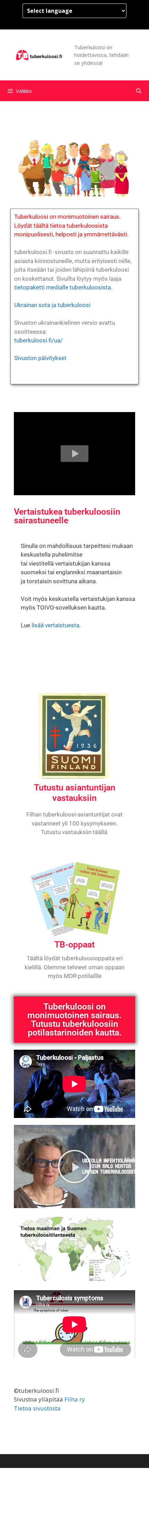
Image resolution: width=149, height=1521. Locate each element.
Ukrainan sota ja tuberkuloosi (52, 304)
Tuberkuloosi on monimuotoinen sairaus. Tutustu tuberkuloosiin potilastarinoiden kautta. (74, 1020)
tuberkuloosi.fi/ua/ (38, 340)
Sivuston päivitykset (40, 358)
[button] (74, 453)
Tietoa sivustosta (37, 1408)
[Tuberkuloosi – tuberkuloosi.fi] (39, 54)
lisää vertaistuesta (55, 625)
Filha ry (74, 1399)
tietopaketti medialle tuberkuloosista (62, 287)
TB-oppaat (74, 944)
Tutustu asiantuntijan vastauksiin (74, 793)
